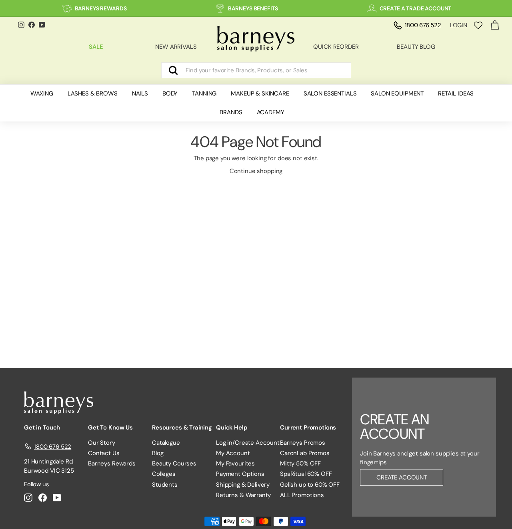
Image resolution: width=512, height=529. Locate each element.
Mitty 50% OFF (300, 463)
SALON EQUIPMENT (397, 93)
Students (165, 485)
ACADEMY (270, 112)
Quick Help (232, 428)
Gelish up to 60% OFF (310, 485)
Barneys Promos (302, 443)
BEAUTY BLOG (416, 47)
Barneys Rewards (112, 463)
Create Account (401, 477)
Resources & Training (182, 428)
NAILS (140, 93)
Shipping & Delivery (243, 485)
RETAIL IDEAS (456, 93)
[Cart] (494, 25)
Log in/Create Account (248, 443)
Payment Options (240, 474)
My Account (233, 453)
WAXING (41, 93)
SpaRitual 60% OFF (306, 474)
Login (458, 25)
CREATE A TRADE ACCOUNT (416, 8)
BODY (170, 93)
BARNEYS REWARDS (101, 8)
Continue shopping (256, 171)
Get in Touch (42, 428)
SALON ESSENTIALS (330, 93)
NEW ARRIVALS (175, 47)
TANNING (204, 93)
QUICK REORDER (335, 47)
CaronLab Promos (305, 453)
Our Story (101, 443)
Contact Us (104, 453)
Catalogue (166, 443)
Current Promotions (308, 428)
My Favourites (235, 463)
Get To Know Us (110, 428)
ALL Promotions (302, 495)
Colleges (164, 474)
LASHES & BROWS (93, 93)
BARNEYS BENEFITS (253, 8)
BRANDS (231, 112)
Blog (157, 453)
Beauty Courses (174, 463)
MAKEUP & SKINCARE (260, 93)
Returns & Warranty (243, 495)
